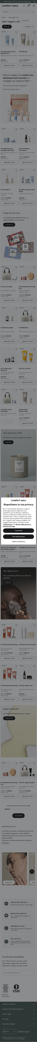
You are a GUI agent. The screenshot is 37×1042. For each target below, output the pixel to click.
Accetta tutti (18, 530)
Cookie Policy (8, 524)
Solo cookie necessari (18, 536)
